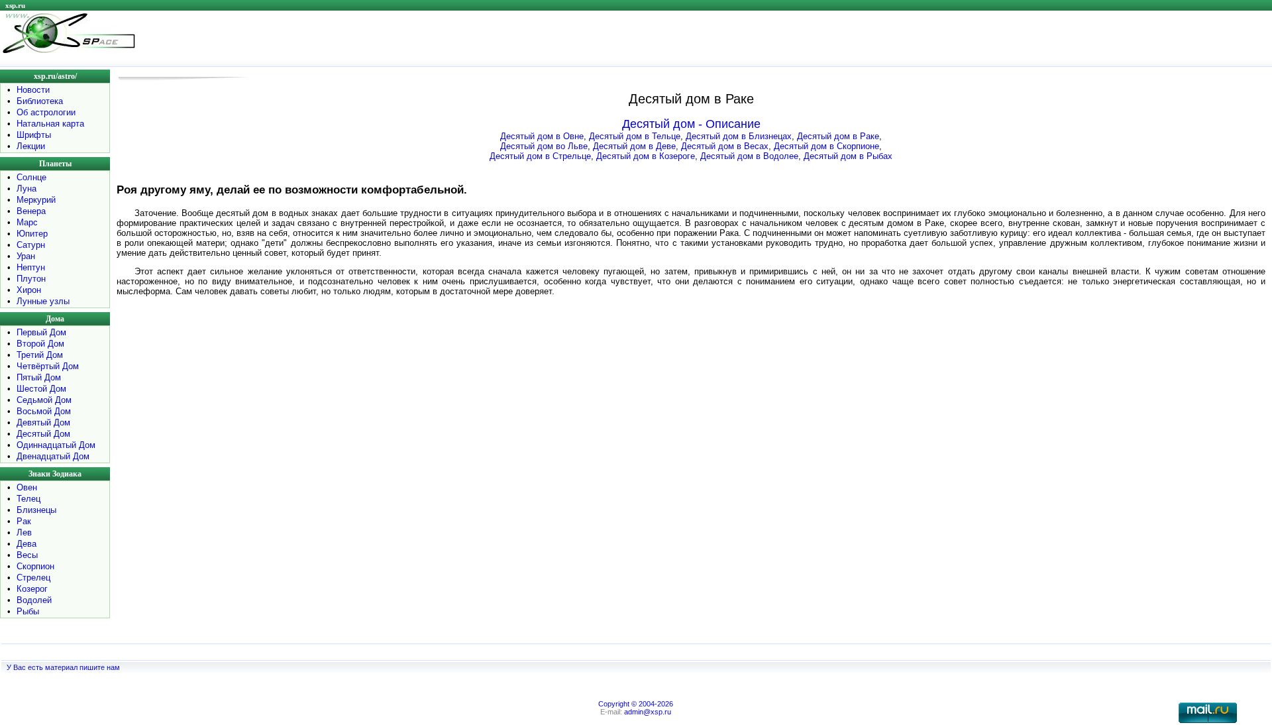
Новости (33, 90)
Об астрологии (46, 112)
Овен (27, 487)
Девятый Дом (43, 422)
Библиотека (40, 101)
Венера (31, 211)
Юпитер (32, 234)
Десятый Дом (43, 434)
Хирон (29, 290)
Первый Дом (41, 332)
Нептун (31, 267)
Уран (26, 256)
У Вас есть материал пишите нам (63, 667)
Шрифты (34, 135)
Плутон (31, 279)
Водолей (34, 600)
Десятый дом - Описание (691, 124)
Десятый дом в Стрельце (540, 156)
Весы (27, 555)
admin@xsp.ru (647, 712)
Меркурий (36, 200)
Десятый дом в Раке (838, 136)
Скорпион (35, 566)
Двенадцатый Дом (53, 456)
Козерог (32, 589)
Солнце (31, 177)
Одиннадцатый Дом (56, 445)
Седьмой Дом (44, 400)
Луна (26, 189)
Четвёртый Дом (48, 366)
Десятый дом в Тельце (634, 136)
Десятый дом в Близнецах (739, 136)
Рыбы (28, 611)
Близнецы (36, 510)
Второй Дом (40, 344)
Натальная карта (50, 124)
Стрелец (33, 578)
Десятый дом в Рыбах (848, 156)
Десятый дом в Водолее (749, 156)
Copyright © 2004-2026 (635, 704)
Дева (26, 544)
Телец (28, 499)
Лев (24, 532)
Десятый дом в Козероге (645, 156)
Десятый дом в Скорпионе (826, 146)
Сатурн (31, 245)
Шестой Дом (41, 389)
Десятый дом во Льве (544, 146)
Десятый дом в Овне (542, 136)
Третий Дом (40, 355)
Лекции (31, 146)
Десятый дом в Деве (634, 146)
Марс (27, 222)
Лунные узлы (43, 301)
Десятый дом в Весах (724, 146)
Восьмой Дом (44, 411)
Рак (24, 521)
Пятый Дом (39, 377)
